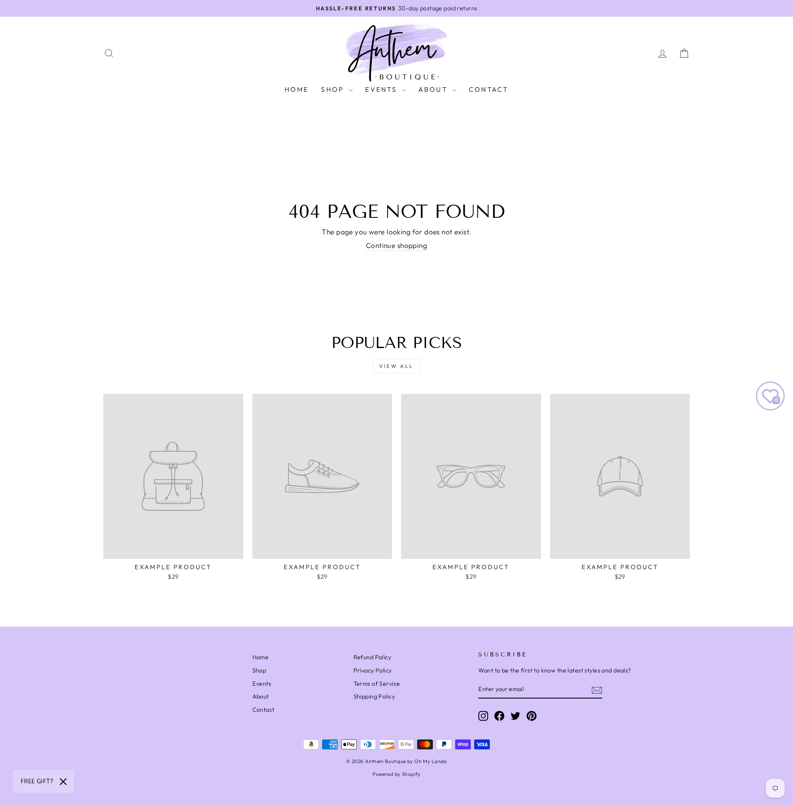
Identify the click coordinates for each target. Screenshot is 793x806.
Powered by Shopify (396, 774)
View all (396, 366)
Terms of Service (377, 683)
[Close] (63, 781)
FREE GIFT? (37, 781)
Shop (334, 89)
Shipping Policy (374, 696)
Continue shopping (396, 245)
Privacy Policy (373, 670)
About (434, 89)
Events (382, 89)
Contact (488, 89)
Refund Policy (373, 657)
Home (297, 89)
